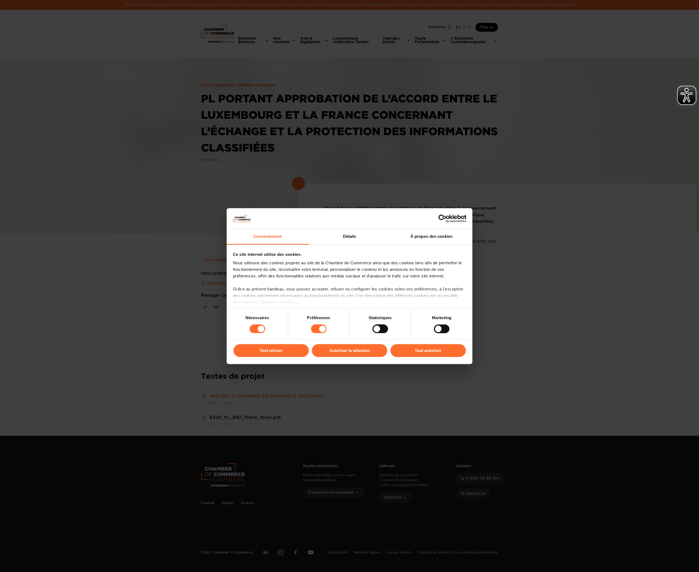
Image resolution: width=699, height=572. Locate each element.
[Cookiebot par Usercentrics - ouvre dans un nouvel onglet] (442, 218)
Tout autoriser (428, 350)
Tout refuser (271, 350)
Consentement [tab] (267, 236)
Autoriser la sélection (349, 350)
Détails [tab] (349, 236)
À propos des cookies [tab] (431, 236)
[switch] (319, 328)
